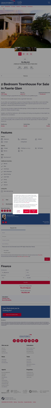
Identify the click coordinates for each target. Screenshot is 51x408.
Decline (26, 211)
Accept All (33, 211)
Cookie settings (18, 211)
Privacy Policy (26, 202)
